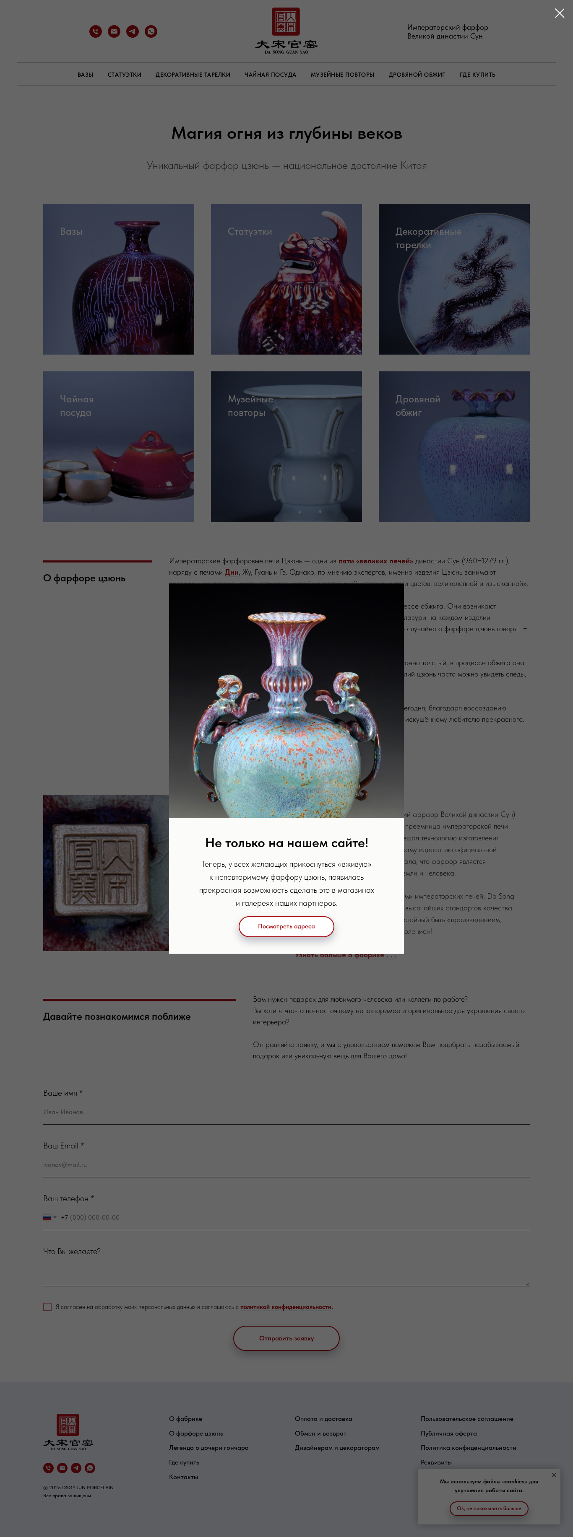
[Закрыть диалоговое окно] (560, 13)
